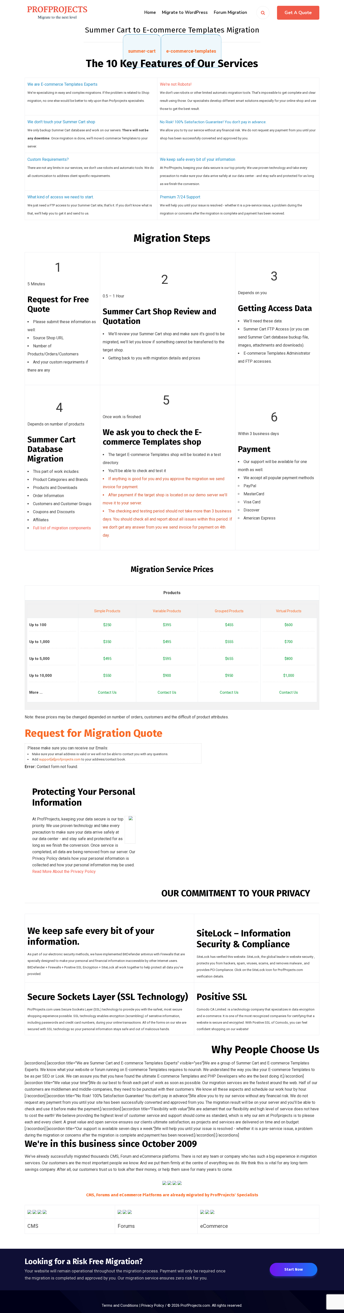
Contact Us (107, 692)
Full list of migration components (62, 528)
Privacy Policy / (154, 1305)
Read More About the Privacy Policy (64, 871)
